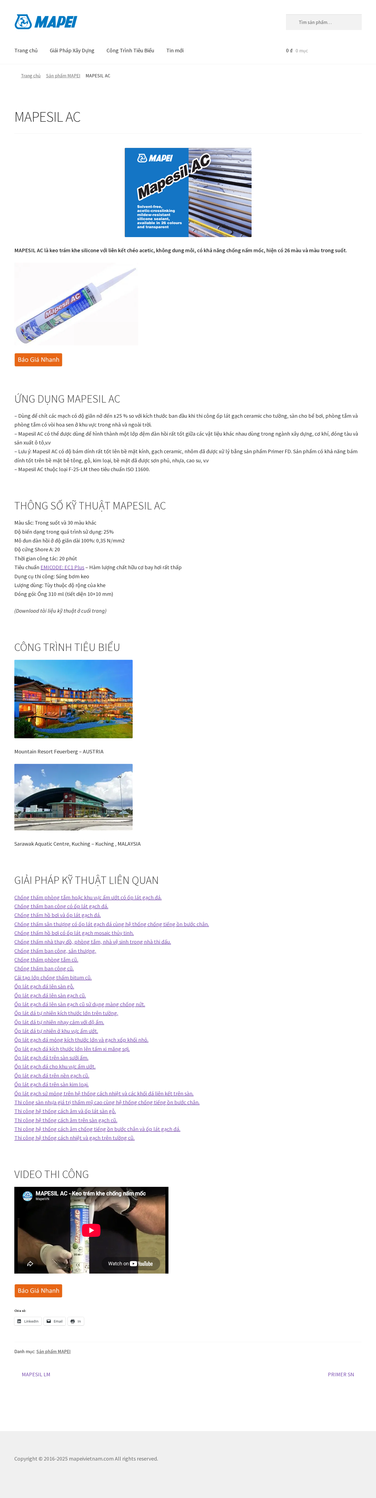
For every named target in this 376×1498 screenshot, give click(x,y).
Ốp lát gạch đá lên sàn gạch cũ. (50, 995)
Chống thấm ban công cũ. (44, 968)
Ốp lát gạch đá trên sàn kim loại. (51, 1084)
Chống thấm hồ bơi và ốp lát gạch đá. (57, 914)
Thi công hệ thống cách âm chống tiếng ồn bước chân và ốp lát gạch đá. (97, 1128)
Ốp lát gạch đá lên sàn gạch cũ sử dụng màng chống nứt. (79, 1004)
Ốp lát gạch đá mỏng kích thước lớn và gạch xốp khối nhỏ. (81, 1039)
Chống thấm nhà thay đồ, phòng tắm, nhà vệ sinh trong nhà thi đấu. (92, 941)
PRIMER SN (341, 1375)
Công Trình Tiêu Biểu (130, 50)
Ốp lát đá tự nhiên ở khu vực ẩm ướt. (56, 1030)
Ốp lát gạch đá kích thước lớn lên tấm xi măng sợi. (72, 1048)
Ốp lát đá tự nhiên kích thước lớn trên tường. (66, 1012)
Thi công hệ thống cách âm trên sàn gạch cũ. (65, 1120)
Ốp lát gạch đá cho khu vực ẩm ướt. (55, 1066)
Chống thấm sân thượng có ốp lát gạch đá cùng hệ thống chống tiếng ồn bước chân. (111, 924)
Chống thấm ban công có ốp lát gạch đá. (61, 906)
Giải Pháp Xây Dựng (72, 50)
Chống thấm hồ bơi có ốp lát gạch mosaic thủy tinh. (74, 932)
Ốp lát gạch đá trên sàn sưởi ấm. (51, 1057)
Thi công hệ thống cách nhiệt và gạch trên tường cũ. (74, 1137)
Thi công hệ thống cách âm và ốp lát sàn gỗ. (65, 1111)
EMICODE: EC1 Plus (62, 567)
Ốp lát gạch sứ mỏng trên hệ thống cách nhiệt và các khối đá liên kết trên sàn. (104, 1093)
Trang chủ (26, 50)
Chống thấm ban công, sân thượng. (55, 950)
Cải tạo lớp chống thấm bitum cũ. (53, 977)
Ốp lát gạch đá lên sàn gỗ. (44, 986)
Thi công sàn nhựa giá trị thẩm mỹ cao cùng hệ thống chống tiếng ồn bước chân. (107, 1102)
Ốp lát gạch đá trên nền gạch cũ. (51, 1075)
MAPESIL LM (35, 1375)
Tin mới (175, 50)
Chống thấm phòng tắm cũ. (46, 959)
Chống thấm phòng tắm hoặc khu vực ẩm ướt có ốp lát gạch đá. (88, 897)
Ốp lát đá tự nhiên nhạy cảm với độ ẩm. (59, 1022)
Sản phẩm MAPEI (63, 76)
